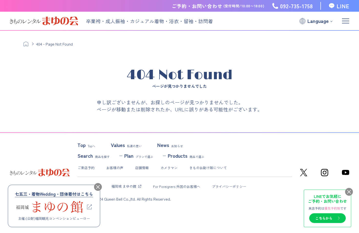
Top (86, 145)
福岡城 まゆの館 (123, 186)
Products (186, 155)
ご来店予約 (86, 167)
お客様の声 (114, 167)
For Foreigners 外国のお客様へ (176, 186)
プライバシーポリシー (229, 186)
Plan (138, 155)
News (170, 145)
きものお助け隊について (208, 167)
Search (93, 155)
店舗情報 (142, 167)
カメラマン (169, 167)
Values (126, 145)
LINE (343, 6)
